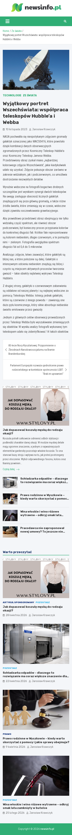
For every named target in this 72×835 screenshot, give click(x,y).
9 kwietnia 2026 (15, 746)
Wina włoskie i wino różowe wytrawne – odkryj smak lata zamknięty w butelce (40, 515)
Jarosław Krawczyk (43, 129)
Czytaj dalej (9, 469)
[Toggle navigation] (7, 21)
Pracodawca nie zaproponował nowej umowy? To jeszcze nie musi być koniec (42, 531)
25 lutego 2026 (15, 812)
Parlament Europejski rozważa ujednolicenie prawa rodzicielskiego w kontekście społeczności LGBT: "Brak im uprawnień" (37, 369)
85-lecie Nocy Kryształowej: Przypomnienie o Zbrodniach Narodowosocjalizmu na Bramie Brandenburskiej (32, 349)
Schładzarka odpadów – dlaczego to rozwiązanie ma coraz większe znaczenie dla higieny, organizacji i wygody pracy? (44, 484)
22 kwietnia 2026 (16, 681)
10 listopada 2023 (16, 129)
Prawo (7, 734)
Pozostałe (43, 602)
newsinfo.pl (47, 829)
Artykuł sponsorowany (18, 602)
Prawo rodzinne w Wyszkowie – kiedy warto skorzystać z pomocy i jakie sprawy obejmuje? (44, 498)
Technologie (12, 95)
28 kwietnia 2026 (16, 615)
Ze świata (30, 95)
